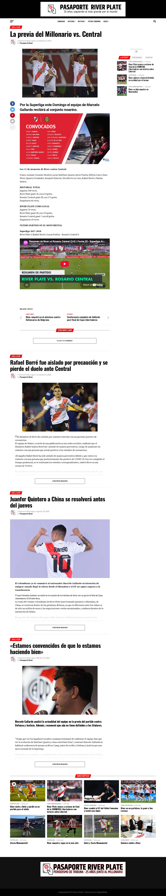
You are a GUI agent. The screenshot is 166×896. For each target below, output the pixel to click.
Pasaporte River (26, 43)
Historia (71, 21)
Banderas (61, 21)
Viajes (105, 21)
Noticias (81, 21)
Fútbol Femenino (94, 21)
